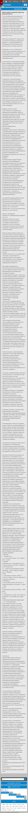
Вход (10, 1)
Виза (11, 808)
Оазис (3, 806)
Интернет (24, 808)
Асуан (10, 804)
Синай (22, 804)
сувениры (19, 808)
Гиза (10, 806)
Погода (14, 808)
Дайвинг (4, 808)
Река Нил (14, 804)
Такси (14, 809)
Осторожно (4, 809)
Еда (24, 806)
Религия (18, 804)
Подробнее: (5, 792)
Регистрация (15, 1)
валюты (8, 808)
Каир (7, 804)
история (7, 806)
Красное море (15, 806)
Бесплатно (9, 809)
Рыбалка (3, 804)
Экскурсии (21, 806)
